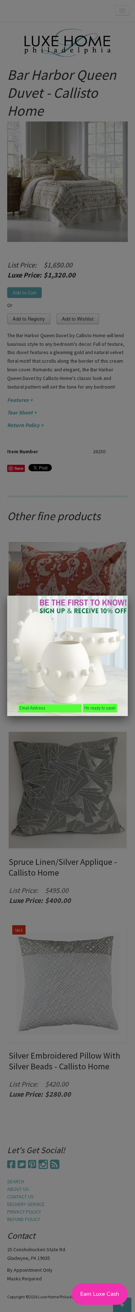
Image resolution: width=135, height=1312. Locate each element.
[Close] (127, 595)
